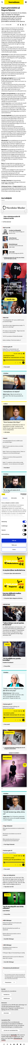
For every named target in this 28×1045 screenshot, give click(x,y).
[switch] (24, 526)
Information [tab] (14, 498)
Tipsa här (20, 882)
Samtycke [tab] (5, 498)
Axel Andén (14, 1035)
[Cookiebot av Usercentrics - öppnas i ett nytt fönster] (20, 494)
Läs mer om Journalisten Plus (11, 1030)
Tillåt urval (14, 545)
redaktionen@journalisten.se (13, 884)
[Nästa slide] (26, 211)
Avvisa (14, 549)
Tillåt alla (14, 540)
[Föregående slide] (2, 211)
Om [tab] (23, 498)
